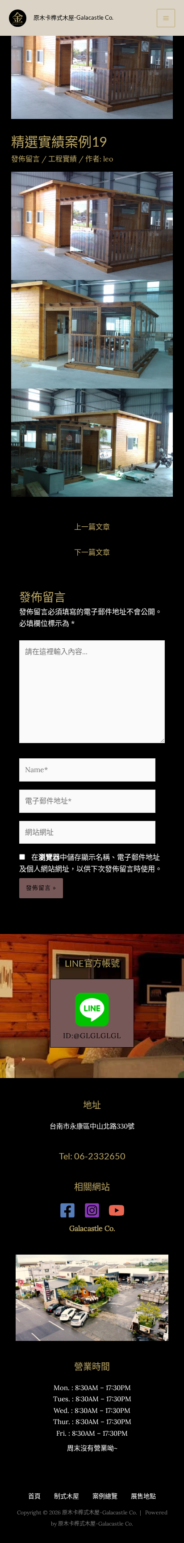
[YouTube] (117, 1210)
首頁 (34, 1496)
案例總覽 (104, 1496)
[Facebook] (67, 1210)
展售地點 (143, 1496)
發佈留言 (25, 158)
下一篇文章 (92, 552)
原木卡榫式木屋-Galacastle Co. (73, 17)
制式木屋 (66, 1496)
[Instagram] (92, 1210)
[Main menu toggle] (166, 18)
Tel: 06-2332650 (92, 1155)
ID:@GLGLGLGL (92, 1035)
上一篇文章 (92, 526)
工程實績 (62, 158)
